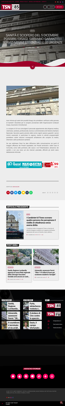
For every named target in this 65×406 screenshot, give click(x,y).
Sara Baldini (16, 186)
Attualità (10, 267)
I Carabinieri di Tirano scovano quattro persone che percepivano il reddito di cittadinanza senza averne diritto (41, 221)
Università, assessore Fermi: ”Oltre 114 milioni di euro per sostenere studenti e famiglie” (45, 272)
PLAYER (59, 7)
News (32, 31)
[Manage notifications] (61, 402)
